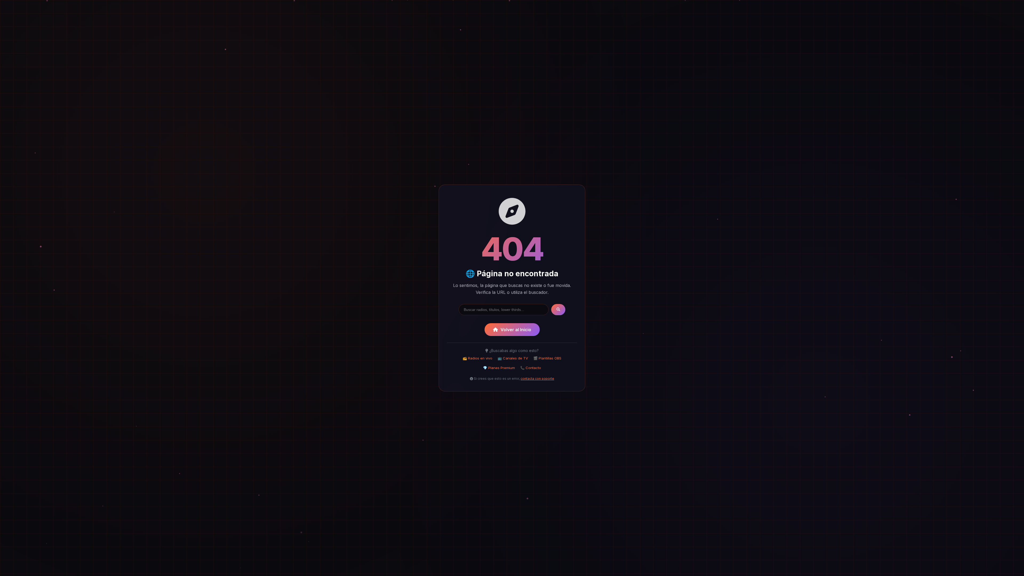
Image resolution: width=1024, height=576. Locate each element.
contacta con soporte (537, 379)
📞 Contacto (530, 368)
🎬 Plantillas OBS (547, 358)
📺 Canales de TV (513, 358)
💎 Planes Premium (499, 368)
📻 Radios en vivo (477, 358)
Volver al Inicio (516, 329)
